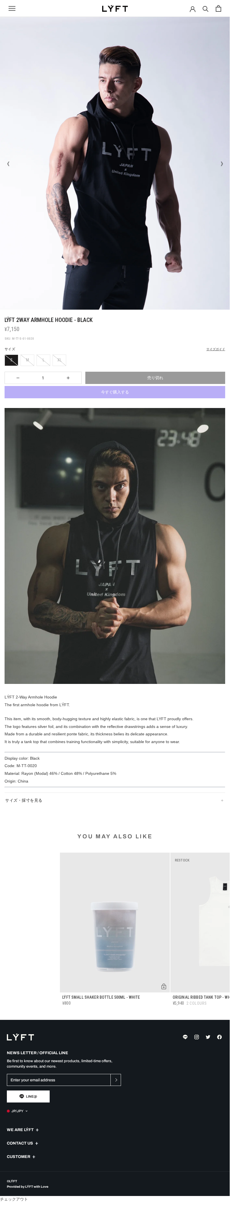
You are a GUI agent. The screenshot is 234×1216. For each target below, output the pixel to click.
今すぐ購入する (115, 392)
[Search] (206, 8)
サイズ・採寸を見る (24, 800)
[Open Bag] (218, 8)
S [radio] (11, 360)
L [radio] (44, 360)
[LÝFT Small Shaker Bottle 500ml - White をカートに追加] (164, 986)
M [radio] (27, 360)
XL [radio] (59, 360)
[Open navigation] (12, 8)
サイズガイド (215, 349)
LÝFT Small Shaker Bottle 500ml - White (101, 997)
